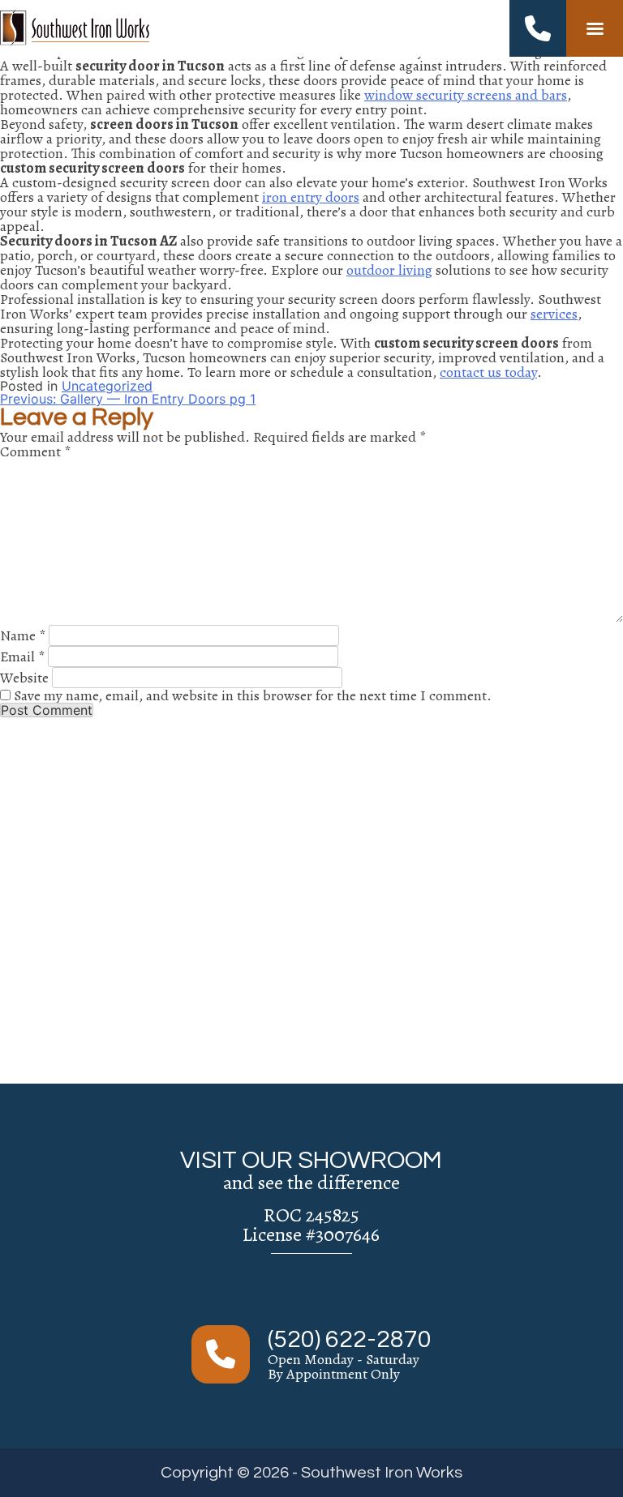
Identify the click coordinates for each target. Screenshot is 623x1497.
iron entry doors (310, 197)
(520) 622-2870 (350, 1339)
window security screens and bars (465, 95)
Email (22, 656)
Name (22, 635)
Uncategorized (107, 386)
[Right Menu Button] (595, 28)
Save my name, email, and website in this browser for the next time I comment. (253, 695)
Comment (35, 451)
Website (24, 677)
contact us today (488, 372)
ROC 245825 (311, 1215)
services (554, 313)
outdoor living (389, 270)
